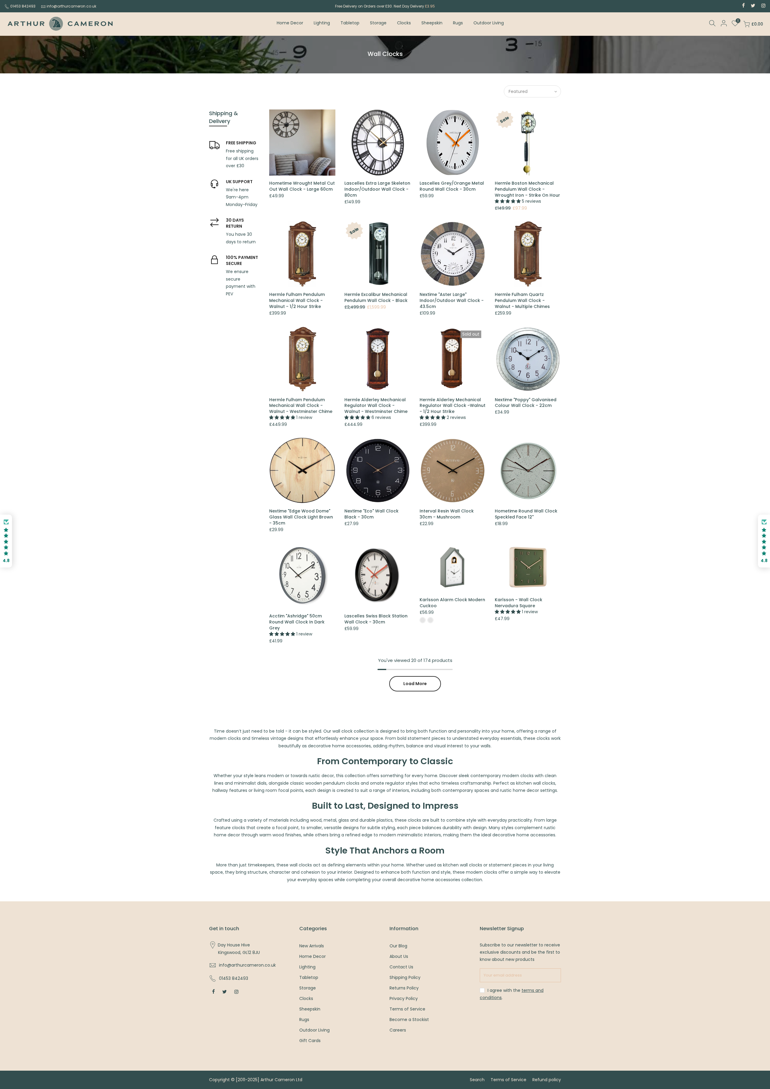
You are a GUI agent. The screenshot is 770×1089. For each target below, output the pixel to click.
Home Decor (290, 23)
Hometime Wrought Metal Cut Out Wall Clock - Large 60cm (302, 186)
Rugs (458, 23)
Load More (415, 684)
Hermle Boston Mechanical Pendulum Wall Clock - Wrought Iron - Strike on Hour (527, 189)
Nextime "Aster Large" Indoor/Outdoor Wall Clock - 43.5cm (452, 300)
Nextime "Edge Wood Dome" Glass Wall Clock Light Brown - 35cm (301, 517)
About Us (399, 956)
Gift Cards (310, 1041)
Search (477, 1080)
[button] (6, 541)
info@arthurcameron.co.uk (71, 6)
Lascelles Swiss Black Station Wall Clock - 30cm (376, 619)
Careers (398, 1030)
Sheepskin (431, 23)
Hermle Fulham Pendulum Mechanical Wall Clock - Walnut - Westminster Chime (300, 406)
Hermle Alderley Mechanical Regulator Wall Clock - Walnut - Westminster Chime (376, 406)
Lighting (322, 23)
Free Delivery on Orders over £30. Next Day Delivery (385, 6)
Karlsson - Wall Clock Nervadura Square (518, 603)
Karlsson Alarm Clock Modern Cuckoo (452, 603)
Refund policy (546, 1080)
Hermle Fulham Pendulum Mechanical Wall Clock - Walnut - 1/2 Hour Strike (297, 300)
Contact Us (401, 967)
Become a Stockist (409, 1020)
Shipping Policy (405, 977)
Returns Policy (404, 988)
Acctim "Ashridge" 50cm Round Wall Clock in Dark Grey (297, 622)
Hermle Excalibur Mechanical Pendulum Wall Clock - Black (376, 297)
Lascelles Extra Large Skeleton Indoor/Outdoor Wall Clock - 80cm (377, 189)
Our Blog (398, 946)
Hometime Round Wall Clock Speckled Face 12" (526, 514)
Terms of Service (407, 1009)
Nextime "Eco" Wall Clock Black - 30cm (371, 514)
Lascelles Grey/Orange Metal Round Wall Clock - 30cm (452, 186)
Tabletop (349, 23)
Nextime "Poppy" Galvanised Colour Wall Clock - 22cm (525, 403)
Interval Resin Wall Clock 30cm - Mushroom (447, 514)
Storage (378, 23)
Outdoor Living (488, 23)
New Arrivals (311, 946)
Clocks (404, 23)
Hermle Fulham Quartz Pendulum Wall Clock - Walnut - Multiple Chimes (522, 300)
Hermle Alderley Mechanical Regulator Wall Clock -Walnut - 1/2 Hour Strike (452, 406)
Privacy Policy (404, 998)
